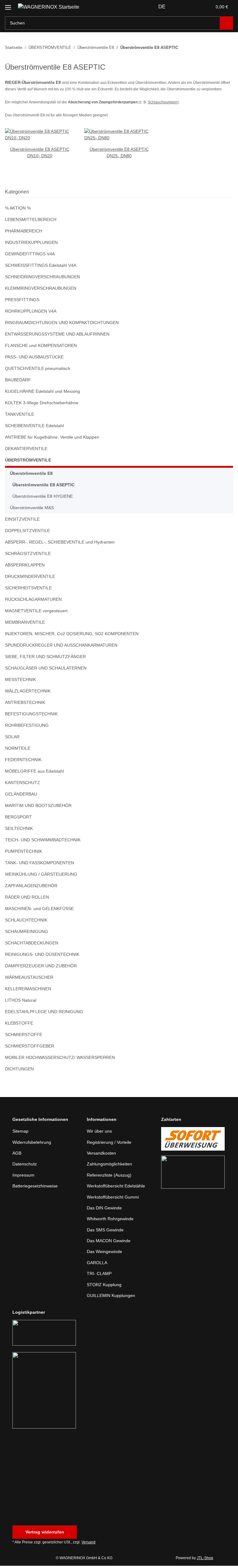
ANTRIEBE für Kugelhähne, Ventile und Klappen (52, 437)
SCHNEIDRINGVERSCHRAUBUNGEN (42, 276)
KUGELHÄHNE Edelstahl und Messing (42, 391)
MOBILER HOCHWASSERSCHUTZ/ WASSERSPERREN (60, 1057)
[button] (182, 7)
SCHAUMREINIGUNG (26, 931)
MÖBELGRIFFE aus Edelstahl (34, 771)
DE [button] (161, 6)
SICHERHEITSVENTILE (28, 587)
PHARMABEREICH (23, 230)
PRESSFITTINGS (22, 299)
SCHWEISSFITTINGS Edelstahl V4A (40, 265)
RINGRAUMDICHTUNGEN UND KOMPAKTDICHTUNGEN (62, 322)
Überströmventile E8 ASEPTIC (43, 484)
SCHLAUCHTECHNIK (26, 919)
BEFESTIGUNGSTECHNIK (31, 713)
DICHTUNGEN (19, 1068)
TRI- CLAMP (99, 1273)
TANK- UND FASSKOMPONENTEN (39, 862)
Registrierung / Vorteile (109, 1142)
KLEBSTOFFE (19, 1023)
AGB (16, 1153)
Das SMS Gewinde (105, 1229)
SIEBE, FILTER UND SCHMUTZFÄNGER (45, 656)
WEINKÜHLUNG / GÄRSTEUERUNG (41, 874)
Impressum (23, 1175)
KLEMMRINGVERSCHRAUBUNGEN (40, 288)
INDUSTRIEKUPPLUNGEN (31, 242)
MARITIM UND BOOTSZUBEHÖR (38, 805)
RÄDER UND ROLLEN (27, 897)
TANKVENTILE (19, 414)
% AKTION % (18, 208)
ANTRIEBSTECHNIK (25, 702)
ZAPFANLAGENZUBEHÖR (31, 885)
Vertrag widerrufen (44, 1531)
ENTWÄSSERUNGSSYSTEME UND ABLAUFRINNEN (57, 334)
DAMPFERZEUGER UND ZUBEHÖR (41, 965)
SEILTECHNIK (19, 828)
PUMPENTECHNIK (23, 851)
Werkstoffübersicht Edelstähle (116, 1185)
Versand (88, 1542)
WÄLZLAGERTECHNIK (28, 690)
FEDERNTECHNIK (23, 759)
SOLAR (12, 736)
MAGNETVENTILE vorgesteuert (36, 610)
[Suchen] (226, 23)
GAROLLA (97, 1262)
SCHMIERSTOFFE (23, 1034)
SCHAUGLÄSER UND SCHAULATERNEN (45, 668)
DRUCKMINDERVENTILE (30, 576)
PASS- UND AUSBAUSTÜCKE (34, 356)
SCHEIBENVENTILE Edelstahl (34, 425)
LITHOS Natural (20, 1000)
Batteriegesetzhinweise (35, 1185)
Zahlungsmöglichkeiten (109, 1163)
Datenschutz (24, 1163)
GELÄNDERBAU (21, 794)
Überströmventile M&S (32, 507)
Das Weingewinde (104, 1251)
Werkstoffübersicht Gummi (113, 1197)
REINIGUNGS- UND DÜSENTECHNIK (42, 954)
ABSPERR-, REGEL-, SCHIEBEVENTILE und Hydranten (60, 542)
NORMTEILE (17, 748)
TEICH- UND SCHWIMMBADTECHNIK (43, 839)
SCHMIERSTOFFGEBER (29, 1045)
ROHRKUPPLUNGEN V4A (30, 311)
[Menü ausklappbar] (8, 5)
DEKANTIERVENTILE (26, 448)
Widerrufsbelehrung (31, 1142)
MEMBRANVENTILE (25, 622)
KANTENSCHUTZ (22, 782)
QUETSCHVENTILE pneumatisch (37, 368)
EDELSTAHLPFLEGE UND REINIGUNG (44, 1011)
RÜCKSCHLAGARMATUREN (33, 599)
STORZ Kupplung (104, 1284)
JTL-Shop (205, 1558)
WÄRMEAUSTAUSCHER (29, 977)
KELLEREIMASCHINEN (28, 988)
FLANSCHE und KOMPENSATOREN (41, 345)
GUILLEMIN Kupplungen (111, 1295)
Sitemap (20, 1131)
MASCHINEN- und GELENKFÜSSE (39, 908)
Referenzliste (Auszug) (109, 1175)
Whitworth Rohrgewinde (110, 1218)
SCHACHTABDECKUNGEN (31, 942)
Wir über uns (99, 1131)
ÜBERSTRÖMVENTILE (28, 460)
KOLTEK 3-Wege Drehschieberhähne (41, 402)
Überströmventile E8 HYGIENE (42, 496)
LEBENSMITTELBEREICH (30, 219)
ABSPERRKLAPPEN (25, 564)
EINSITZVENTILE (22, 519)
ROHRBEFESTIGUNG (27, 725)
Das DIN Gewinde (104, 1207)
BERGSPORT (18, 816)
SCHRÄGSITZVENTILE (28, 553)
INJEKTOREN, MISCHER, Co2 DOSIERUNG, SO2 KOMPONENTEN (72, 633)
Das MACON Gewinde (108, 1240)
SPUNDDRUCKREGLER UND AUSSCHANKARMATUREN (61, 645)
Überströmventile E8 (31, 473)
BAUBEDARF (18, 379)
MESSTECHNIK (20, 679)
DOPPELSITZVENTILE (27, 530)
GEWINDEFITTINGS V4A (30, 253)
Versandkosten (101, 1153)
